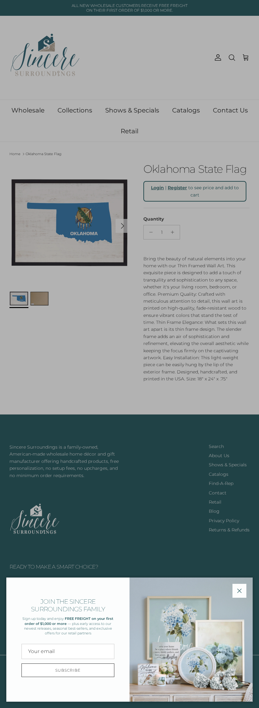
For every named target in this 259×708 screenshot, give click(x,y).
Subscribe (68, 670)
